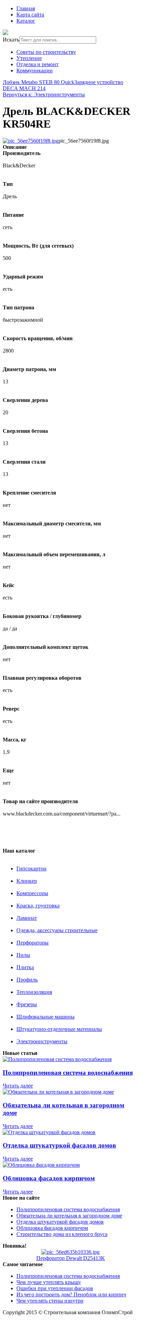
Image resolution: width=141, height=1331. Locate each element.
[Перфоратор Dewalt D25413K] (70, 1252)
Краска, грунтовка (38, 905)
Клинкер (26, 881)
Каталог (25, 21)
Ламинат (26, 918)
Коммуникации (34, 70)
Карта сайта (30, 14)
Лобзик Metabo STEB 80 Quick (38, 82)
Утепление (29, 58)
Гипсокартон (31, 868)
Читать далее (18, 1086)
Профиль (27, 980)
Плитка (25, 967)
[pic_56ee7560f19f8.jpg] (31, 141)
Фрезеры (26, 1004)
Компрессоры (32, 893)
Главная (25, 8)
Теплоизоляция (34, 992)
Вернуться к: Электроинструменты (44, 94)
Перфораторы (32, 943)
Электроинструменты (41, 1041)
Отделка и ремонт (37, 64)
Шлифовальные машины (45, 1017)
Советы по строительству (46, 52)
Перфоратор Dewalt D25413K (70, 1258)
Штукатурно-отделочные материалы (59, 1029)
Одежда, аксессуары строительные (57, 930)
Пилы (23, 955)
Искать (11, 40)
